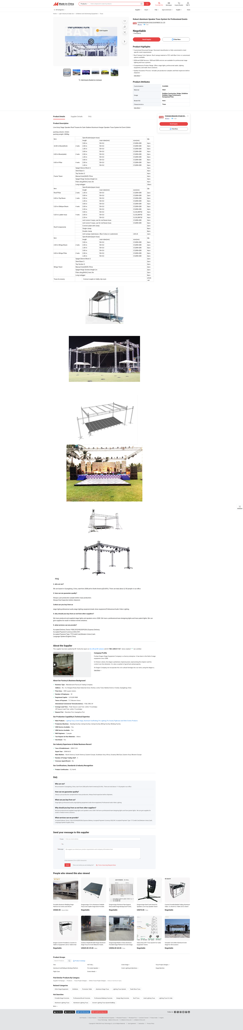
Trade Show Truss (135, 989)
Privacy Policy (150, 1023)
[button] (141, 4)
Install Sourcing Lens (100, 1012)
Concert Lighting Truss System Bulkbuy (103, 1003)
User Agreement (132, 1023)
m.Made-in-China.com (126, 1020)
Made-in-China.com (113, 1020)
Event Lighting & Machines (129, 968)
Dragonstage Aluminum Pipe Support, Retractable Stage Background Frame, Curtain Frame (120, 906)
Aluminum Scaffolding (91, 721)
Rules (188, 10)
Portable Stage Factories (62, 998)
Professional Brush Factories (81, 998)
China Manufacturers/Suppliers (106, 1017)
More (54, 1006)
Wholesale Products (121, 1017)
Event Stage (79, 721)
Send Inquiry (146, 39)
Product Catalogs (80, 961)
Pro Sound (110, 721)
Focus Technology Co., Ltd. (108, 1023)
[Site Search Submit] (147, 4)
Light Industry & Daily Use (66, 14)
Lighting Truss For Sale (165, 998)
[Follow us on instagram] (181, 1012)
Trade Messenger (83, 1012)
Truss (101, 14)
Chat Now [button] (177, 39)
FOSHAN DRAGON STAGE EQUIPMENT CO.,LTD (151, 22)
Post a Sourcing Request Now (106, 865)
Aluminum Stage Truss (102, 989)
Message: (61, 849)
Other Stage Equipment (61, 989)
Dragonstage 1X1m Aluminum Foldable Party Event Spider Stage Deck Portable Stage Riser (92, 906)
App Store (58, 1012)
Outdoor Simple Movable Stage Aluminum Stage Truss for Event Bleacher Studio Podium (93, 945)
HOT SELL (90, 965)
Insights (161, 1017)
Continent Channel (143, 1017)
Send (67, 865)
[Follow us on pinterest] (186, 1012)
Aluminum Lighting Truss (62, 1003)
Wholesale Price (133, 1017)
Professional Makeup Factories (103, 998)
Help (156, 10)
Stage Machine (160, 968)
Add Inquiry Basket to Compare (91, 80)
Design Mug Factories (122, 998)
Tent (54, 965)
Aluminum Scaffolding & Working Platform (65, 968)
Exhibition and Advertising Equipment (87, 14)
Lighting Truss (70, 721)
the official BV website (97, 649)
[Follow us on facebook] (175, 1012)
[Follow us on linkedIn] (189, 1012)
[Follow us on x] (178, 1012)
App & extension (166, 10)
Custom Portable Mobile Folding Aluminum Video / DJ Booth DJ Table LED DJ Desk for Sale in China (177, 906)
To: (63, 844)
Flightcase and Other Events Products (126, 721)
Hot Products (83, 1017)
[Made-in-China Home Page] (63, 4)
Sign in (188, 5)
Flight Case (56, 971)
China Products (92, 1017)
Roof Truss (136, 998)
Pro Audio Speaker (92, 968)
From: (62, 839)
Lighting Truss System (119, 989)
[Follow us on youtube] (183, 1012)
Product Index (153, 1017)
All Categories (60, 10)
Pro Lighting (102, 721)
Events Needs (91, 971)
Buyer (146, 10)
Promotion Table (87, 989)
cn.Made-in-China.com (139, 1020)
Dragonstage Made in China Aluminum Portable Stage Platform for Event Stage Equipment (121, 945)
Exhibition (75, 989)
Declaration (141, 1023)
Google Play (69, 1012)
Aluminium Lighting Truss (80, 1003)
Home (55, 14)
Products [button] (84, 4)
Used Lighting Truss (149, 998)
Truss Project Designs (162, 965)
